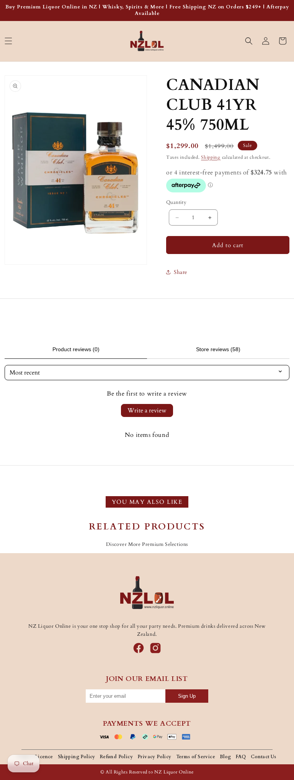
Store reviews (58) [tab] (218, 349)
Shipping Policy (76, 757)
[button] (8, 41)
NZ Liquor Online (174, 772)
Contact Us (263, 757)
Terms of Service (195, 757)
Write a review (147, 410)
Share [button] (180, 272)
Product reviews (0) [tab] (76, 349)
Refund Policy (116, 757)
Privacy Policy (154, 757)
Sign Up (187, 696)
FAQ (241, 757)
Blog (225, 757)
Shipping (210, 157)
